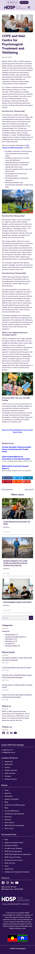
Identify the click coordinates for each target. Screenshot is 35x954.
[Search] (31, 618)
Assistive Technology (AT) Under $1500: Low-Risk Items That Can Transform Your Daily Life (15, 563)
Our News (8, 643)
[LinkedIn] (11, 733)
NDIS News (9, 639)
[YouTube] (15, 733)
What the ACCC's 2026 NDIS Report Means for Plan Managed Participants (17, 676)
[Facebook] (3, 733)
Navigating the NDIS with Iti (14, 637)
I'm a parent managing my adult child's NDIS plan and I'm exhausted (17, 659)
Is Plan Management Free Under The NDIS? (16, 668)
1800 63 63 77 (13, 2)
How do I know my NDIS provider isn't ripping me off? (17, 686)
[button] (7, 477)
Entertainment (10, 635)
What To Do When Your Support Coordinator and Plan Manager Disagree (17, 696)
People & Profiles (11, 646)
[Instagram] (7, 733)
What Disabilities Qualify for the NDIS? (17, 602)
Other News (9, 641)
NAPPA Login (24, 2)
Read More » (6, 527)
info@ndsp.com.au (9, 752)
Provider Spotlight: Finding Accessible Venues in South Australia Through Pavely (16, 449)
